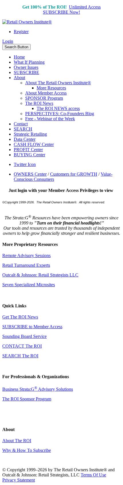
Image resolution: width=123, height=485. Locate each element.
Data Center (24, 139)
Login (7, 41)
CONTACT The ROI (22, 346)
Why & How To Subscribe (26, 450)
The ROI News (39, 103)
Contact (21, 123)
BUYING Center (29, 154)
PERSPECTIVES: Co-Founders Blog (59, 113)
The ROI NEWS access (58, 108)
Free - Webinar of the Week (50, 118)
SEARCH (23, 129)
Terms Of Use (93, 474)
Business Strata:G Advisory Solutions (37, 389)
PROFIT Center (28, 149)
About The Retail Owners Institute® (58, 82)
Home (19, 57)
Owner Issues (26, 67)
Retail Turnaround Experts (26, 265)
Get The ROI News (20, 316)
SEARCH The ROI (20, 355)
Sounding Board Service (24, 336)
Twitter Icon (25, 164)
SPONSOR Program (44, 98)
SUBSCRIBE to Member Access (32, 326)
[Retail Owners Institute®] (27, 21)
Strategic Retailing (30, 134)
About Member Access (46, 93)
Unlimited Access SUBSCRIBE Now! (72, 10)
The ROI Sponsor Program (26, 398)
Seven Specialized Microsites (28, 284)
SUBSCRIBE (26, 72)
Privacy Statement (18, 480)
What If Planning (29, 62)
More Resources (51, 87)
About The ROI (16, 440)
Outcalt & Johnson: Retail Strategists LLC (40, 274)
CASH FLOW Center (34, 144)
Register (21, 31)
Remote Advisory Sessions (26, 255)
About (19, 77)
